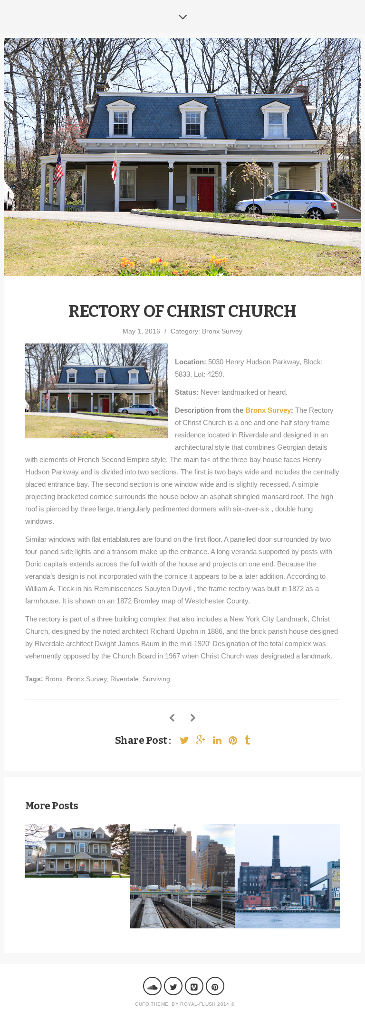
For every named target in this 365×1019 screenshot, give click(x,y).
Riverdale (124, 679)
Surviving (156, 679)
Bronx (54, 679)
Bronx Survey (222, 331)
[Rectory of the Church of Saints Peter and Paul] (193, 718)
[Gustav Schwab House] (172, 718)
